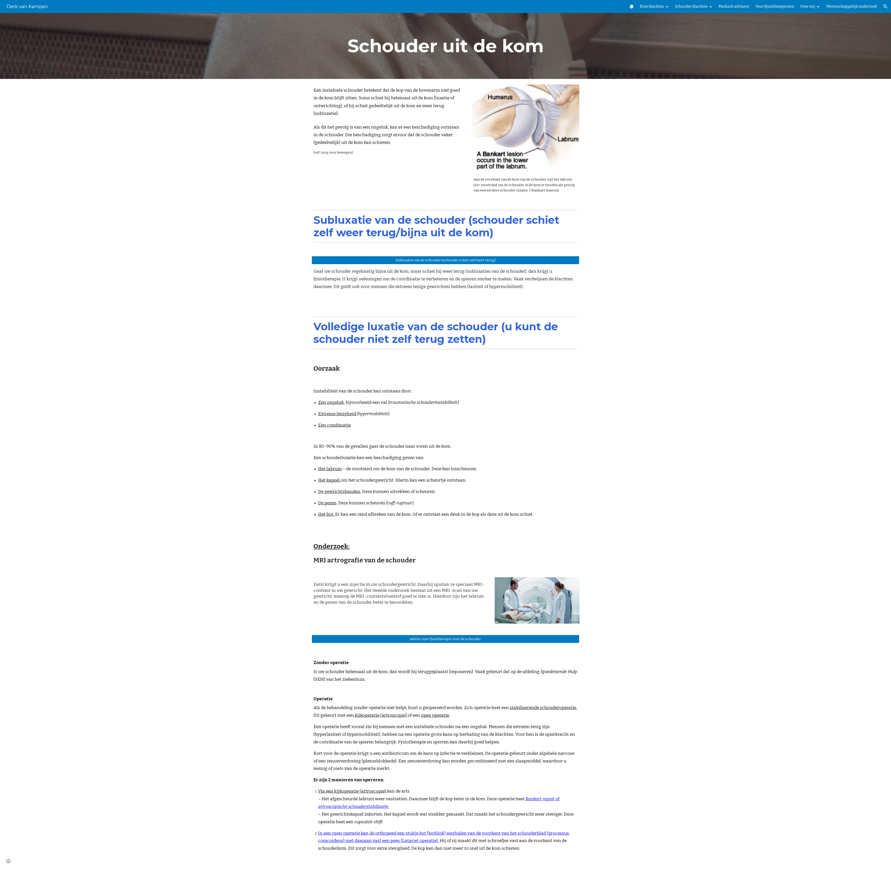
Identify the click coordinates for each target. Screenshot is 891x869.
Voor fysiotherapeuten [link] (774, 6)
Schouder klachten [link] (691, 6)
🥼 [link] (631, 6)
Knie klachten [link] (652, 6)
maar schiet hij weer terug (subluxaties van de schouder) (468, 271)
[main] (445, 46)
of (557, 798)
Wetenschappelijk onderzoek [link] (851, 6)
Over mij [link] (807, 6)
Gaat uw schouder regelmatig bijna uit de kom (361, 271)
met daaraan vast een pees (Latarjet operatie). (392, 840)
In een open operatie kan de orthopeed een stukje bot (372, 833)
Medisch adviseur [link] (734, 6)
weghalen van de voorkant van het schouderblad (496, 833)
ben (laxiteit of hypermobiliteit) (491, 286)
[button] (885, 6)
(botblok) (436, 833)
